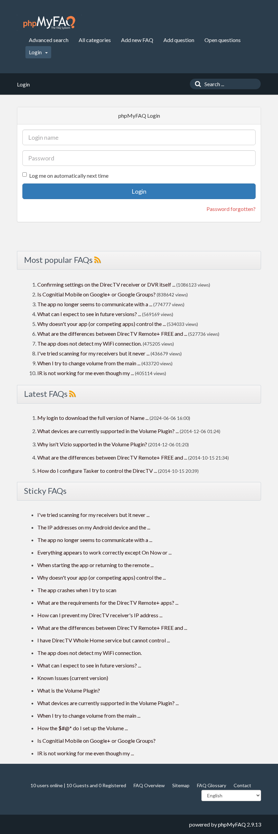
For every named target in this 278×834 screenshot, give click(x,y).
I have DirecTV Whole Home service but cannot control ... (103, 640)
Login (36, 52)
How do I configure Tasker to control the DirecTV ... (97, 470)
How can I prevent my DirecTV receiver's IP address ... (99, 615)
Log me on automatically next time (68, 175)
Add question (178, 40)
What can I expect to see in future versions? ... (89, 314)
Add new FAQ (137, 40)
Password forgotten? (231, 209)
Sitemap (181, 785)
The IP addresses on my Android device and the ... (93, 527)
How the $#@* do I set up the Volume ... (82, 728)
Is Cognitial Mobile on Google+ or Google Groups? (96, 294)
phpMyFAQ (232, 824)
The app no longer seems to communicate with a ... (94, 304)
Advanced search (48, 40)
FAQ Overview (149, 785)
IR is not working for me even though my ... (85, 373)
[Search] (196, 84)
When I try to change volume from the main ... (88, 363)
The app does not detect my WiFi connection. (89, 343)
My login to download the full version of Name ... (92, 417)
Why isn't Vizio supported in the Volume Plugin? (92, 444)
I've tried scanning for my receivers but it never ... (93, 353)
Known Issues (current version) (72, 678)
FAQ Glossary (211, 785)
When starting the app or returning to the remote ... (95, 565)
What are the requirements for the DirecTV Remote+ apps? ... (107, 602)
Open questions (222, 40)
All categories (95, 40)
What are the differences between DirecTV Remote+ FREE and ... (112, 333)
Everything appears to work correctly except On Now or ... (104, 552)
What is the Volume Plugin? (68, 690)
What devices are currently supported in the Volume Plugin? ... (108, 431)
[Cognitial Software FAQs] (49, 23)
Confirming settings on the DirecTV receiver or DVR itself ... (106, 284)
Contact (242, 785)
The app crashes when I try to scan (76, 590)
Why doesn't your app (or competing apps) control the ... (101, 324)
